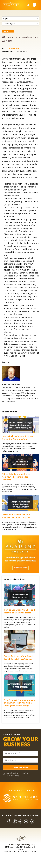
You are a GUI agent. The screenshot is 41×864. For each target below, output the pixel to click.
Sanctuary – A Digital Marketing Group (20, 845)
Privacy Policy (14, 775)
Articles (7, 31)
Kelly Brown (14, 48)
